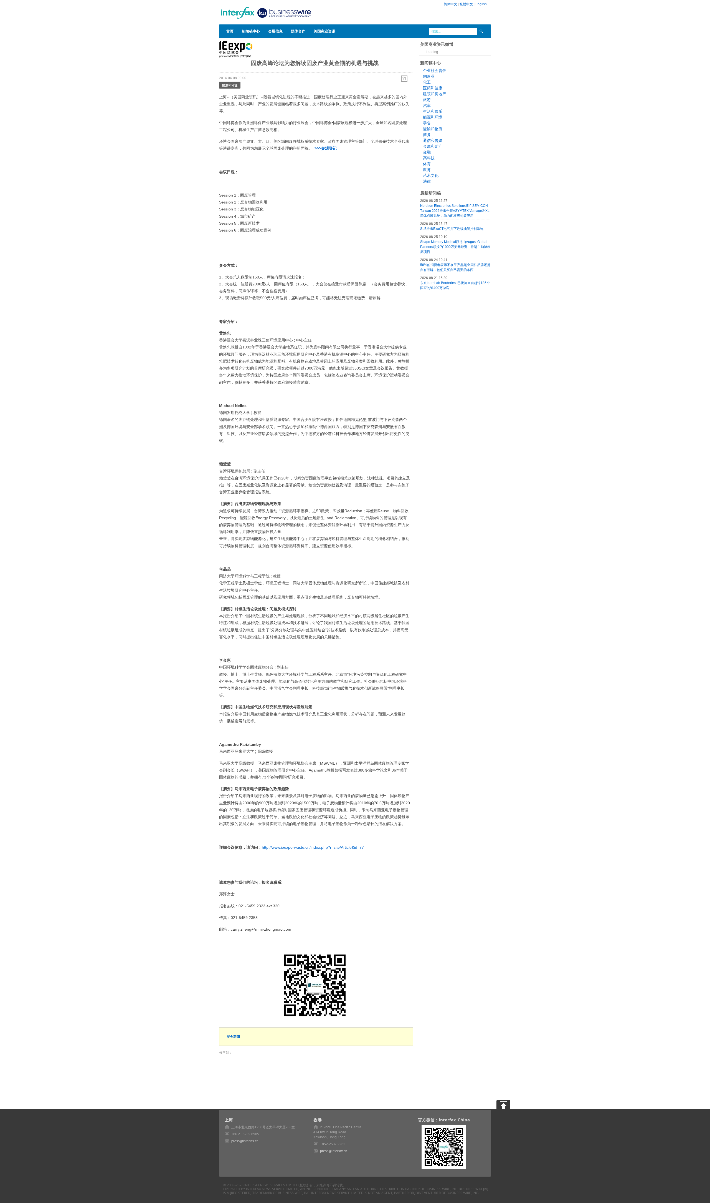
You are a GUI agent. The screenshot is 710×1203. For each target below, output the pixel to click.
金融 (427, 152)
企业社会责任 (434, 70)
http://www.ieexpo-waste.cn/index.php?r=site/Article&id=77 (313, 847)
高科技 (429, 158)
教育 (427, 169)
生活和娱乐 (432, 111)
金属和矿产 (432, 146)
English (481, 4)
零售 (427, 123)
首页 (230, 31)
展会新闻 (233, 1036)
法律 (427, 181)
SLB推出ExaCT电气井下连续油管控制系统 (451, 229)
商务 (427, 134)
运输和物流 (432, 129)
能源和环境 (229, 85)
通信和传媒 (432, 140)
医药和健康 (432, 88)
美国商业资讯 (324, 31)
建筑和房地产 (434, 94)
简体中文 (450, 4)
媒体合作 (298, 31)
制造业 (429, 76)
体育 (427, 164)
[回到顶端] (503, 1104)
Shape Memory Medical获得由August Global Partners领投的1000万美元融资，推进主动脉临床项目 (455, 247)
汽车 (427, 105)
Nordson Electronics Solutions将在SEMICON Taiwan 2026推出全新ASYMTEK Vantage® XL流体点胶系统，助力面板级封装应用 (455, 211)
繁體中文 (466, 4)
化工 (427, 82)
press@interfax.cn (244, 1141)
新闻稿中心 (251, 31)
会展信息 (275, 31)
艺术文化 (430, 175)
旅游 (427, 99)
